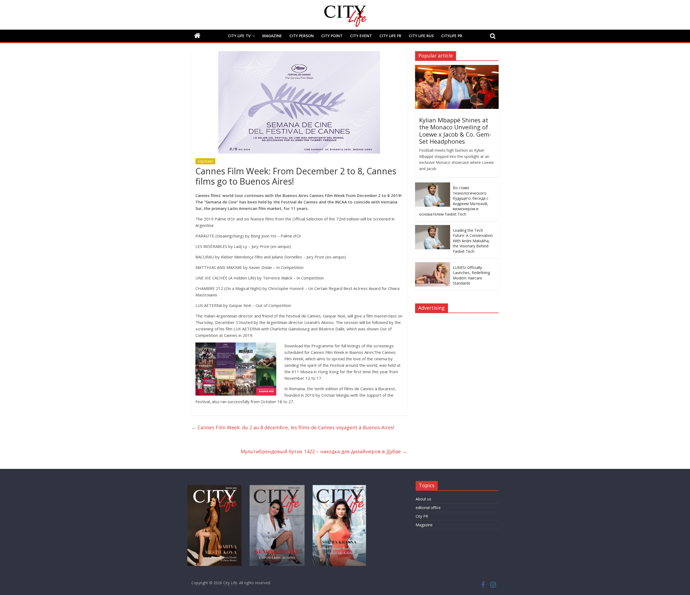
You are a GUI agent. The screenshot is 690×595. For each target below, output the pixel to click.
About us (423, 498)
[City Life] (197, 36)
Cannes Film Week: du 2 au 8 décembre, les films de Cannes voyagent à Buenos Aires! (292, 427)
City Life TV (239, 35)
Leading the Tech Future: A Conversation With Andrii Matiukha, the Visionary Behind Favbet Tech (473, 241)
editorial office (428, 507)
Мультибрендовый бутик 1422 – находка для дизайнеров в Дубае (324, 451)
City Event (361, 35)
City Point (332, 35)
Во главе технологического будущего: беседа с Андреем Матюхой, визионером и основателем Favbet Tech (453, 201)
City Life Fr (390, 35)
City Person (301, 35)
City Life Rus (421, 35)
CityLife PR (451, 35)
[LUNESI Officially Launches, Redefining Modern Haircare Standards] (432, 265)
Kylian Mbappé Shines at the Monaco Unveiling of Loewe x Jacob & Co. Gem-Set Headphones (455, 130)
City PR (422, 516)
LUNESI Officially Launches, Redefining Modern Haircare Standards (471, 275)
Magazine (272, 35)
